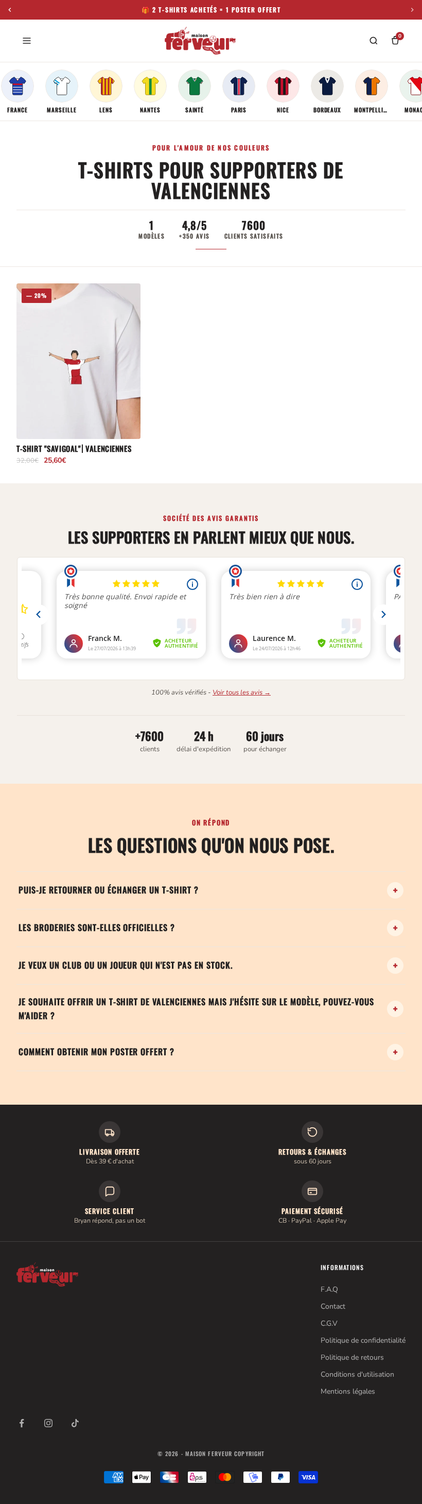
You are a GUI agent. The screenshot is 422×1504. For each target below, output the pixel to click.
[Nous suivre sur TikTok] (75, 1423)
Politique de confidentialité (363, 1340)
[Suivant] (412, 10)
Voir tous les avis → (242, 692)
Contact (333, 1306)
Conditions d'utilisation (357, 1374)
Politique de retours (352, 1357)
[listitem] (17, 91)
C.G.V (329, 1323)
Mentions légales (348, 1391)
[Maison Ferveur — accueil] (200, 41)
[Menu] (26, 40)
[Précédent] (10, 10)
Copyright (249, 1453)
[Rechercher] (373, 40)
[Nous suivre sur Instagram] (48, 1423)
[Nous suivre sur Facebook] (21, 1423)
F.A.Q (329, 1289)
